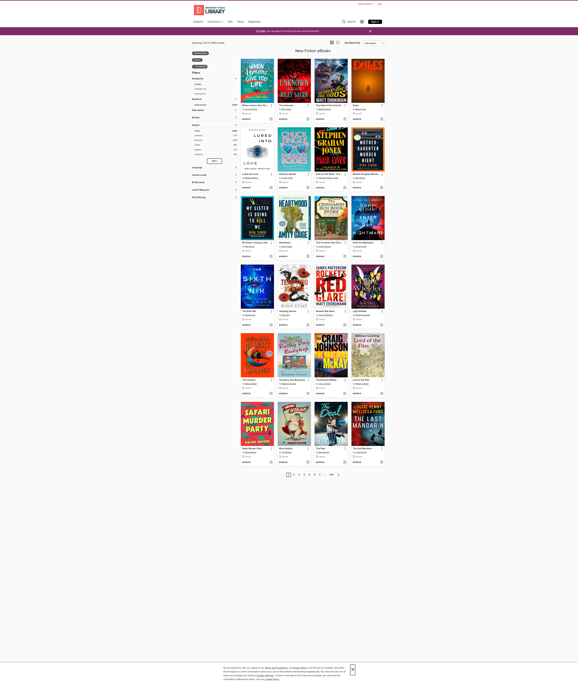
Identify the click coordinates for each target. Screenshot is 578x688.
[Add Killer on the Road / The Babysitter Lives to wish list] (345, 188)
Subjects (198, 21)
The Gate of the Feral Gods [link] (329, 105)
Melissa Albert (251, 384)
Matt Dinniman (325, 109)
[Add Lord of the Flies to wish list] (382, 394)
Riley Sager (286, 109)
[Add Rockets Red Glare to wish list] (345, 325)
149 (331, 474)
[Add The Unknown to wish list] (308, 119)
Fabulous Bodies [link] (287, 174)
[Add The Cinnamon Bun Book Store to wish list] (345, 257)
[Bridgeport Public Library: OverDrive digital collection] (209, 10)
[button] (366, 4)
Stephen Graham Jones (328, 178)
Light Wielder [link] (360, 311)
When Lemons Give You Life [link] (256, 105)
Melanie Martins (251, 178)
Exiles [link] (356, 105)
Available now (200, 89)
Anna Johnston (251, 109)
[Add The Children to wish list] (271, 394)
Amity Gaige (287, 246)
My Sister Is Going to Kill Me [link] (256, 242)
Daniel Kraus (250, 315)
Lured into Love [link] (250, 174)
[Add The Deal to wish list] (345, 462)
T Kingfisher (287, 452)
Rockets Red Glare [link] (325, 311)
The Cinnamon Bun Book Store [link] (329, 242)
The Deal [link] (320, 448)
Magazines (255, 21)
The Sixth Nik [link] (249, 311)
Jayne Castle (360, 246)
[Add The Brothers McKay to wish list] (345, 394)
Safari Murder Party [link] (252, 448)
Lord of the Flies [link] (361, 380)
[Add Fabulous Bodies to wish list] (308, 188)
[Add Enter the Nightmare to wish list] (382, 257)
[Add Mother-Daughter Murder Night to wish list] (382, 188)
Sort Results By (352, 42)
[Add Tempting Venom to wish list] (308, 325)
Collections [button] (214, 21)
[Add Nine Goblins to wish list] (308, 462)
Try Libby (261, 31)
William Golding (361, 384)
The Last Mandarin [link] (362, 448)
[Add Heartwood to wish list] (308, 257)
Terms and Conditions (276, 667)
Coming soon (200, 94)
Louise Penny (361, 452)
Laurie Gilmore (325, 246)
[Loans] (362, 22)
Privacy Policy (300, 667)
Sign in (375, 21)
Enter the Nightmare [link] (363, 242)
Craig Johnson (325, 384)
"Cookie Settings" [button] (265, 675)
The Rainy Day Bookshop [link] (292, 380)
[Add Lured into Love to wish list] (271, 188)
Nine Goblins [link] (285, 448)
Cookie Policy (272, 679)
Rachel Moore (250, 452)
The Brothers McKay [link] (326, 380)
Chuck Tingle (287, 178)
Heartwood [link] (284, 242)
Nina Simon (360, 178)
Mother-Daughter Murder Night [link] (366, 174)
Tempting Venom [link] (287, 311)
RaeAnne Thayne (289, 384)
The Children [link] (248, 380)
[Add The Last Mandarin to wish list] (382, 462)
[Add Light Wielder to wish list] (382, 325)
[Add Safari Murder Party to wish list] (271, 462)
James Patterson (326, 315)
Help (380, 4)
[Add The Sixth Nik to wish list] (271, 325)
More (214, 161)
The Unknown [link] (286, 105)
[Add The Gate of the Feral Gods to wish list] (345, 119)
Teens (240, 21)
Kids (230, 21)
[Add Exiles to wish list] (382, 119)
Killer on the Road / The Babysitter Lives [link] (329, 174)
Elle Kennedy (324, 452)
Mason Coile (360, 109)
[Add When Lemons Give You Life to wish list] (271, 119)
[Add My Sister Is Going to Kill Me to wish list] (271, 257)
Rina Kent (286, 315)
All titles (197, 84)
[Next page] (339, 475)
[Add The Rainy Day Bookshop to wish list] (308, 394)
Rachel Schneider (362, 315)
